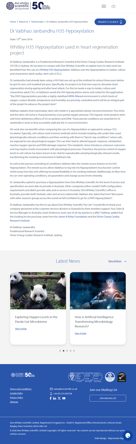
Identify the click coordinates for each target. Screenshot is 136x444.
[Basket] (113, 6)
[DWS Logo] (28, 6)
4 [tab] (70, 351)
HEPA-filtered (75, 96)
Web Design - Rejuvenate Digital (110, 438)
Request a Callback (108, 22)
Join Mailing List (108, 398)
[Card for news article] (38, 290)
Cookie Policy (16, 393)
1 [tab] (60, 351)
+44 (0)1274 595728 (62, 393)
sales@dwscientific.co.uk (65, 388)
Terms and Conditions (21, 388)
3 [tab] (67, 351)
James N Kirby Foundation (72, 216)
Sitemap (14, 401)
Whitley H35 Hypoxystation (55, 69)
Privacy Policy (16, 397)
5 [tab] (74, 351)
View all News (114, 261)
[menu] (104, 6)
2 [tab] (63, 351)
